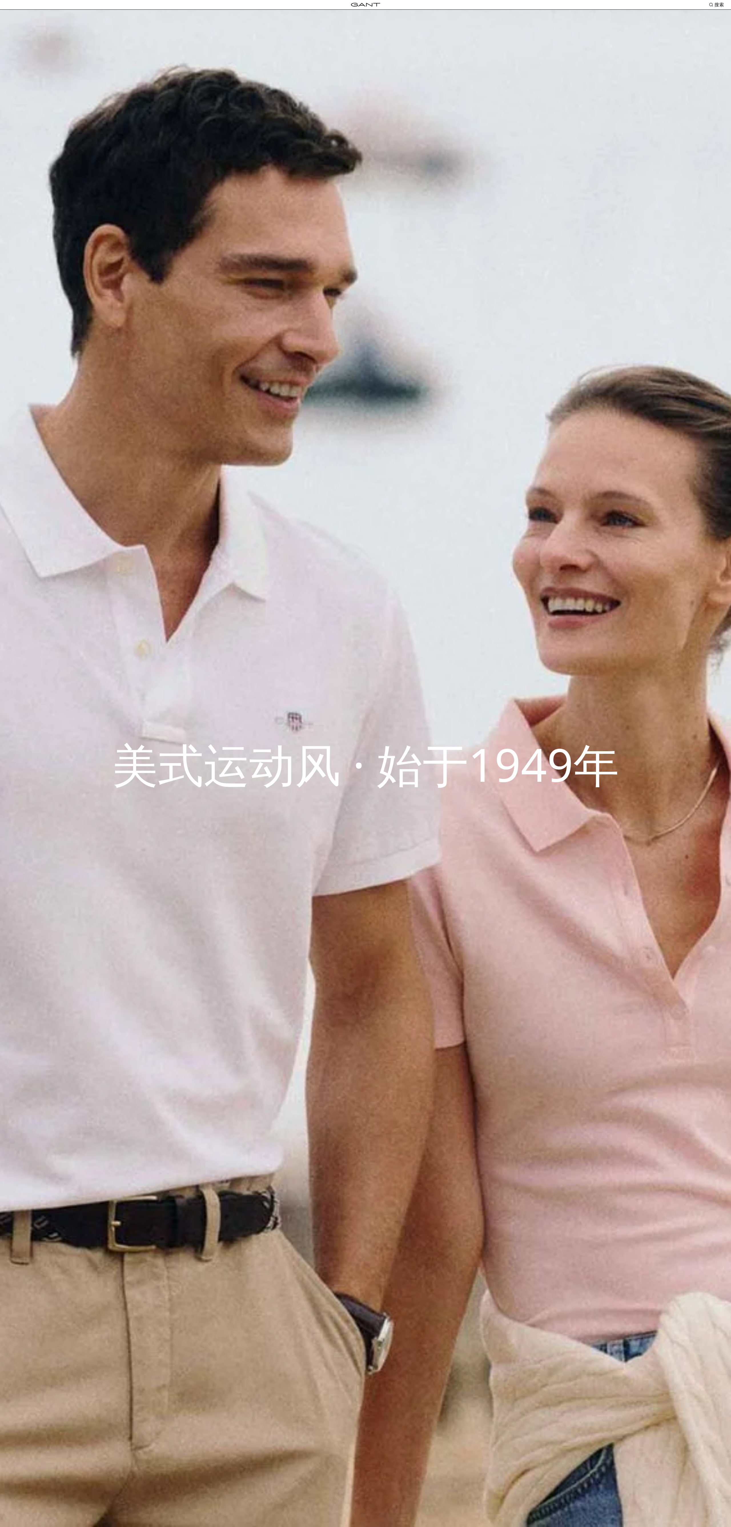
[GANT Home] (366, 5)
